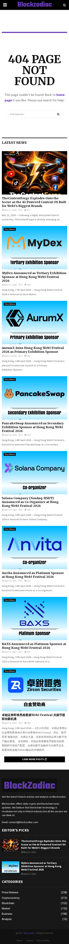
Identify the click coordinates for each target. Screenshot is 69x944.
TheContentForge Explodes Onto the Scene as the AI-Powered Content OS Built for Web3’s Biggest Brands (34, 202)
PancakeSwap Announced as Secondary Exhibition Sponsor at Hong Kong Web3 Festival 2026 (33, 427)
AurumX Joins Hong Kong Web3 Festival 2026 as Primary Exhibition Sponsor (33, 350)
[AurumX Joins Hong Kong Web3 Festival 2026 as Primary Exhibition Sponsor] (34, 322)
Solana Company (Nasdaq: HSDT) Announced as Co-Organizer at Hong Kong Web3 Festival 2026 (30, 502)
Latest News (14, 143)
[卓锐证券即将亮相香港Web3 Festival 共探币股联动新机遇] (34, 689)
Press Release (10, 154)
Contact (29, 940)
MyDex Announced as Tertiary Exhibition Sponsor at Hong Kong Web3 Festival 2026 (34, 277)
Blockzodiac (34, 5)
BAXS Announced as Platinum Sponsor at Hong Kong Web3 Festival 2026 (34, 646)
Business (7, 913)
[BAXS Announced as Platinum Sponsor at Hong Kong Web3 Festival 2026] (34, 618)
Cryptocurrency (11, 897)
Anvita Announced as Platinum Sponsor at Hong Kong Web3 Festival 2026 (33, 575)
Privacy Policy (43, 940)
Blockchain (8, 903)
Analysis (7, 919)
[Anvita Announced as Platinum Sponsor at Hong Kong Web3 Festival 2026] (34, 547)
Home (19, 940)
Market (6, 908)
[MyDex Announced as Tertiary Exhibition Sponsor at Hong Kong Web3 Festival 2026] (34, 247)
